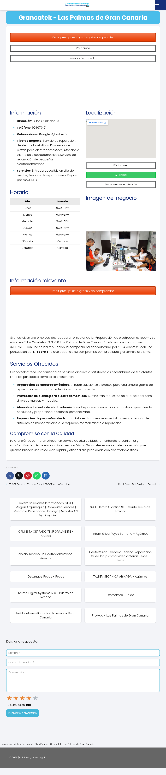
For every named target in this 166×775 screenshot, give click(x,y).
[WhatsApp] (37, 476)
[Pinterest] (28, 476)
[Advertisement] (83, 83)
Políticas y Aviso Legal (32, 757)
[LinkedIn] (46, 476)
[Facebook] (10, 476)
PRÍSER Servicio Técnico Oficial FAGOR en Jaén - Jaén (40, 484)
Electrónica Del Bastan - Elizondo (137, 484)
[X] (19, 476)
